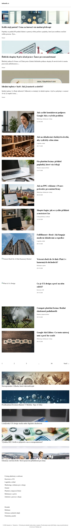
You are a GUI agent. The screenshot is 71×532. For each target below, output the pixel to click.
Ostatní (3, 37)
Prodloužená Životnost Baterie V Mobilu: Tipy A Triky (22, 405)
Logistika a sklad (41, 143)
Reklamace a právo (41, 265)
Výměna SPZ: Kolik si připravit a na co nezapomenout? (22, 442)
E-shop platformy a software (43, 216)
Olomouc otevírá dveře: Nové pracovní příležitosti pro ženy (24, 461)
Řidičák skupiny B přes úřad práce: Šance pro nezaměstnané (29, 57)
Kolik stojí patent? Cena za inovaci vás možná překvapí (26, 27)
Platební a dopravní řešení (43, 167)
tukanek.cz (5, 3)
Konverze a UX (40, 290)
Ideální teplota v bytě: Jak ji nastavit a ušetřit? (22, 86)
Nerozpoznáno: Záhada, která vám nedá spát (18, 386)
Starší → (66, 363)
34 (51, 363)
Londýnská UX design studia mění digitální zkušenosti (22, 423)
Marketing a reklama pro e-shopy (44, 119)
